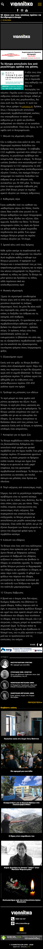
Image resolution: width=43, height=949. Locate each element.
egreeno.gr (27, 106)
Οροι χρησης (21, 933)
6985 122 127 (20, 919)
